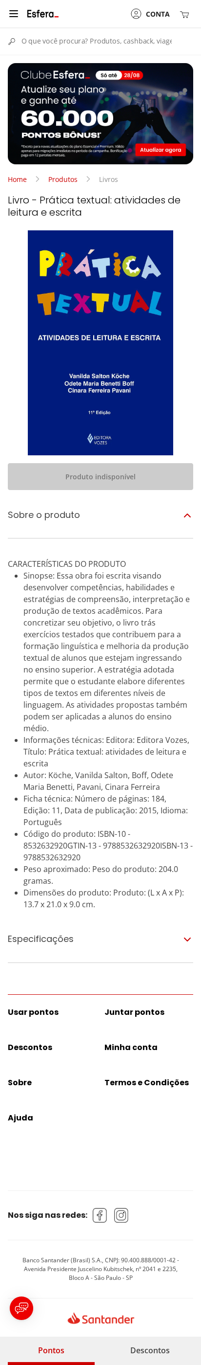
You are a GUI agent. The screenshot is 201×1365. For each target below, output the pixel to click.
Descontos (150, 1350)
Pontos (51, 1350)
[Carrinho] (186, 14)
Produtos (63, 179)
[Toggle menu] (14, 14)
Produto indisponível (100, 476)
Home (17, 179)
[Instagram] (121, 1215)
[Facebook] (100, 1215)
